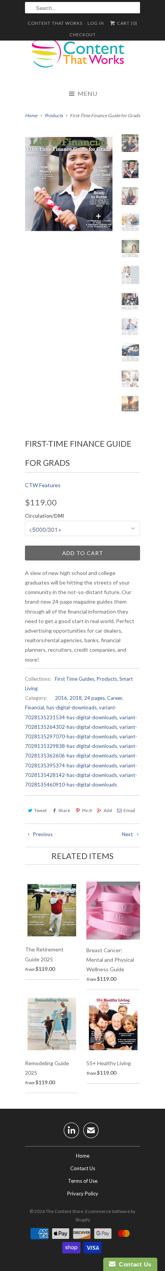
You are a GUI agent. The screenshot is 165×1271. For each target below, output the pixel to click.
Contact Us (82, 1168)
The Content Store (64, 1211)
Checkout (82, 34)
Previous (42, 834)
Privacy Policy (82, 1193)
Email (129, 810)
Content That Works (55, 23)
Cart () (126, 23)
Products (107, 679)
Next (128, 834)
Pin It (87, 810)
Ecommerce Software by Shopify (105, 1215)
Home (82, 1156)
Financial (34, 707)
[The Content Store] (82, 57)
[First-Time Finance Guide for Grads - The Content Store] (71, 184)
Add (108, 810)
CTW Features (43, 485)
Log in (95, 23)
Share (64, 810)
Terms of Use (82, 1181)
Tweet (40, 810)
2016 (61, 698)
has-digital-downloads (71, 707)
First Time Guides (74, 679)
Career (114, 698)
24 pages (94, 698)
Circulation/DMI (44, 516)
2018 (75, 698)
